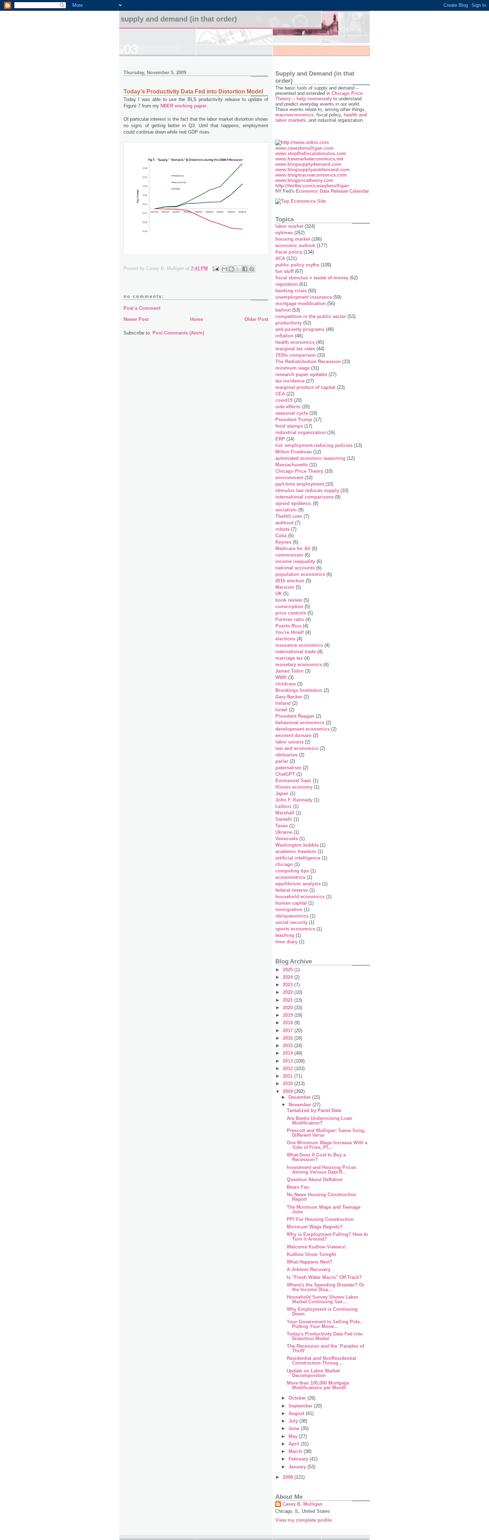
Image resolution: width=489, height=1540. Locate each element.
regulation (286, 284)
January (298, 1466)
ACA (280, 258)
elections (285, 638)
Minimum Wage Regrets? (315, 1226)
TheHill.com (288, 516)
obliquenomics (292, 916)
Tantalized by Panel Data (314, 1110)
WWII (281, 677)
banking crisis (291, 290)
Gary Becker (288, 696)
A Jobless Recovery (308, 1269)
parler (281, 761)
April (295, 1444)
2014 (288, 1053)
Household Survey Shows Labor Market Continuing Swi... (322, 1299)
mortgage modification (300, 303)
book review (288, 600)
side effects (287, 406)
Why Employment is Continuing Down (322, 1311)
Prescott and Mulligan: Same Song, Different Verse (326, 1133)
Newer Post (136, 319)
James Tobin (289, 671)
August (297, 1413)
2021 (288, 1000)
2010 (288, 1083)
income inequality (295, 561)
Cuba (281, 535)
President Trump (293, 419)
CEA (280, 393)
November (301, 1104)
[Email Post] (215, 268)
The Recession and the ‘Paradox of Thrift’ (325, 1348)
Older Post (256, 319)
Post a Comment (142, 308)
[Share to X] (238, 269)
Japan (282, 793)
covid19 (283, 400)
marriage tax (289, 658)
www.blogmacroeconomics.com (311, 175)
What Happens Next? (310, 1262)
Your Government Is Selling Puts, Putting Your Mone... (324, 1324)
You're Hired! (289, 632)
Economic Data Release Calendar (332, 191)
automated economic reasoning (310, 458)
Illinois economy (294, 787)
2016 (288, 1038)
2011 (288, 1076)
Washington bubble (297, 845)
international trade (295, 651)
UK (278, 593)
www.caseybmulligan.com (304, 148)
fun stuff (284, 271)
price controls (290, 613)
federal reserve (291, 890)
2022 (288, 992)
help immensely (314, 98)
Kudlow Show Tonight (311, 1254)
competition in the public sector (310, 316)
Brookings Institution (298, 690)
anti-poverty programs (299, 329)
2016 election (289, 580)
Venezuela (286, 838)
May (294, 1436)
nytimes (284, 232)
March (296, 1451)
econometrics (290, 877)
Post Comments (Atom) (178, 333)
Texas (281, 825)
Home (196, 319)
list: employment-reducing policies (314, 445)
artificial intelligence (297, 858)
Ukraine (283, 832)
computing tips (292, 871)
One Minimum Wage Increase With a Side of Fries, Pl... (327, 1145)
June (295, 1428)
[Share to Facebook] (244, 269)
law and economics (296, 748)
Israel (281, 709)
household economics (300, 896)
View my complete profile (303, 1520)
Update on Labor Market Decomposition (313, 1373)
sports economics (295, 929)
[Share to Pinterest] (251, 269)
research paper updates (301, 374)
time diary (286, 941)
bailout (283, 310)
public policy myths (297, 265)
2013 (288, 1061)
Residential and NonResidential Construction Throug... (321, 1361)
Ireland (283, 703)
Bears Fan (298, 1187)
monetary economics (298, 664)
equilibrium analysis (298, 883)
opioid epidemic (293, 503)
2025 (288, 969)
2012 (288, 1068)
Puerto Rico (288, 626)
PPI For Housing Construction (320, 1219)
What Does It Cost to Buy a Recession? (316, 1157)
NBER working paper (183, 106)
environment (289, 477)
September (301, 1406)
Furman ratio (289, 619)
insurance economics (299, 645)
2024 (288, 977)
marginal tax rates (295, 348)
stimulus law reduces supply (307, 490)
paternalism (288, 767)
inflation (284, 335)
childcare (285, 684)
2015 (288, 1045)
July (294, 1421)
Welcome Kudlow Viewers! (316, 1247)
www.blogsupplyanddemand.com (312, 169)
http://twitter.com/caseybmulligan (312, 185)
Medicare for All (292, 548)
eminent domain (293, 735)
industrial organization (300, 432)
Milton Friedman (293, 451)
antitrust (284, 522)
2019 (288, 1015)
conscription (289, 606)
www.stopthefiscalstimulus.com (310, 153)
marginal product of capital (305, 387)
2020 (288, 1007)
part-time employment (299, 484)
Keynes (283, 542)
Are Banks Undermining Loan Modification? (319, 1121)
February (299, 1459)
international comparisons (304, 497)
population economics (300, 574)
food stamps (289, 426)
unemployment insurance (303, 297)
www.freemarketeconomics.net (309, 159)
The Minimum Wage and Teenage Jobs (323, 1209)
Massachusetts (291, 464)
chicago (284, 864)
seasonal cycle (291, 413)
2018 (288, 1022)
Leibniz (283, 806)
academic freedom (295, 851)
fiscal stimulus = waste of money (311, 277)
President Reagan (294, 716)
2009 (288, 1091)
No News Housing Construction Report (321, 1197)
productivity (288, 323)
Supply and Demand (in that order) (179, 19)
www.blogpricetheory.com (304, 180)
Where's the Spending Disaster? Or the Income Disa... (325, 1287)
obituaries (286, 754)
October (298, 1398)
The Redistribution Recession (308, 361)
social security (291, 922)
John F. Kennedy (294, 800)
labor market (289, 226)
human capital (291, 903)
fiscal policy (288, 252)
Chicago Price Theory (299, 471)
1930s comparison (295, 355)
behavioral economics (299, 722)
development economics (302, 729)
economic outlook (295, 245)
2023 (288, 984)
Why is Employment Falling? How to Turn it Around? (327, 1237)
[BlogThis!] (231, 269)
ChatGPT (285, 774)
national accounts (295, 568)
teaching (284, 935)
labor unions (289, 742)
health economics (295, 342)
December (300, 1097)
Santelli (283, 819)
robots (282, 529)
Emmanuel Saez (293, 780)
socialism (286, 509)
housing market (292, 239)
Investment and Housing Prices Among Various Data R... (321, 1170)
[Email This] (224, 269)
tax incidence (290, 381)
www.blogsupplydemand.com (308, 164)
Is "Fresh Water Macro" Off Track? (324, 1277)
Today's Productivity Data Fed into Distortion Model (325, 1336)
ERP (280, 439)
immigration (288, 909)
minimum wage (292, 368)
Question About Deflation (315, 1179)
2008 (288, 1477)
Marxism (284, 587)
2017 (288, 1030)
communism (289, 555)
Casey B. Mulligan (302, 1504)
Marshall (284, 812)
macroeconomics (294, 114)
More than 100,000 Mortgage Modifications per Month (318, 1385)
